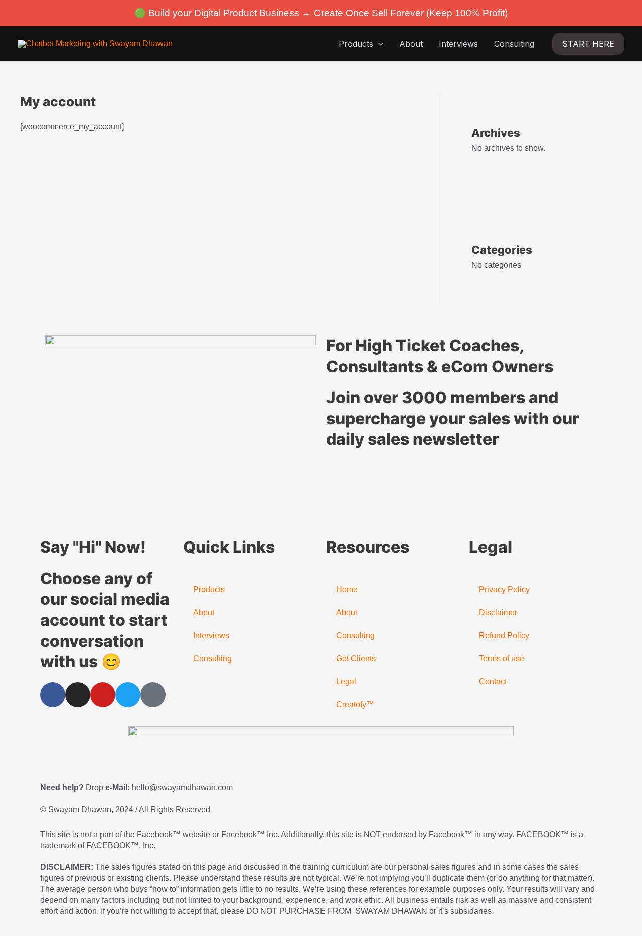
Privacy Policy (504, 589)
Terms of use (501, 658)
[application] (378, 43)
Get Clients (356, 658)
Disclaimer (498, 612)
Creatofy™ (355, 704)
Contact (493, 681)
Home (347, 589)
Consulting (514, 44)
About (411, 44)
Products (356, 44)
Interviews (458, 44)
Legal (346, 681)
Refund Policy (504, 635)
